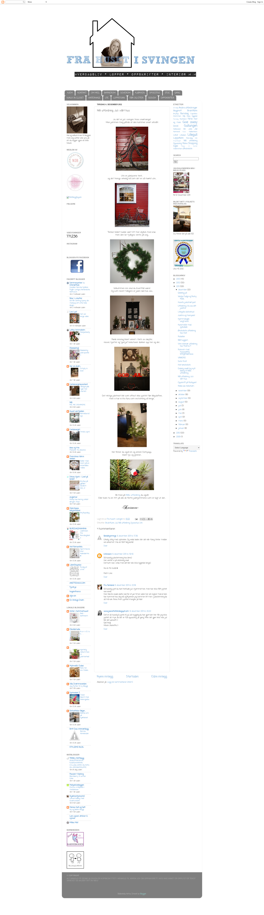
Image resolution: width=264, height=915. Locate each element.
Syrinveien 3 (75, 692)
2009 (178, 436)
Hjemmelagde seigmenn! (183, 320)
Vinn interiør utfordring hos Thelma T (187, 345)
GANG (177, 92)
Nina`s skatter (76, 298)
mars (181, 420)
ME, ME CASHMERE (77, 405)
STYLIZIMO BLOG (76, 747)
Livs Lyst (73, 311)
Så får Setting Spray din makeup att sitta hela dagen (79, 303)
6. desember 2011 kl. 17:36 (127, 536)
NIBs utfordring (133, 495)
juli (180, 405)
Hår (184, 129)
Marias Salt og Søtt (77, 807)
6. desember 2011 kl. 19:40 (122, 554)
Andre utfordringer (188, 107)
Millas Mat (74, 822)
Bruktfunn (109, 523)
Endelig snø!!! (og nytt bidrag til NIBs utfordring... (186, 371)
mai (180, 413)
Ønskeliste (187, 148)
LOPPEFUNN (119, 97)
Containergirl (75, 429)
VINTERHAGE (94, 97)
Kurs (184, 132)
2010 (178, 433)
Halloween (177, 129)
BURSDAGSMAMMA (78, 528)
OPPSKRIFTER (167, 97)
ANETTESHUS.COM (77, 583)
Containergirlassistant (79, 384)
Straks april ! (85, 433)
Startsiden (132, 677)
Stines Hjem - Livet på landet (79, 478)
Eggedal (194, 116)
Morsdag (189, 138)
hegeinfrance (75, 591)
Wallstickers (178, 149)
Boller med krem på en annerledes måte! (84, 464)
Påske (185, 143)
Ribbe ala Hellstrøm (186, 386)
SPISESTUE (154, 92)
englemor (73, 497)
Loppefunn (178, 138)
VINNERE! (182, 357)
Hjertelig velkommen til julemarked (84, 653)
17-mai (175, 108)
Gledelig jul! (182, 293)
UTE (107, 97)
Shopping (192, 143)
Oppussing (177, 143)
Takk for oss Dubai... (84, 669)
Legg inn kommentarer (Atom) (120, 682)
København (193, 132)
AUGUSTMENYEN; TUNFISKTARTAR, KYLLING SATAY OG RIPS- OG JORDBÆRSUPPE (80, 764)
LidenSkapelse (75, 565)
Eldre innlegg (159, 677)
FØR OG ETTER (136, 97)
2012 (178, 282)
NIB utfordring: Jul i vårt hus (186, 377)
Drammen (177, 116)
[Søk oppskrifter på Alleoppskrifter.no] (74, 197)
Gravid (175, 126)
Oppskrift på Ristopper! (187, 382)
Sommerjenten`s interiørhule (77, 284)
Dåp (184, 116)
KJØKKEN (140, 92)
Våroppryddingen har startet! (84, 389)
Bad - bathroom (84, 614)
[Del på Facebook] (149, 519)
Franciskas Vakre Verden (77, 457)
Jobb (190, 129)
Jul (116, 523)
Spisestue (135, 523)
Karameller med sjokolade (184, 326)
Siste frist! (182, 361)
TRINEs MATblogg (77, 758)
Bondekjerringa (110, 536)
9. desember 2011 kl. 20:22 (140, 611)
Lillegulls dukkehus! (186, 311)
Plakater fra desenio (78, 450)
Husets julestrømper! (187, 302)
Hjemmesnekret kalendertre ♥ (85, 552)
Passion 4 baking (77, 774)
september (183, 398)
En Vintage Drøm (77, 600)
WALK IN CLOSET (75, 97)
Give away (190, 122)
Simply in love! (84, 369)
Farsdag (175, 119)
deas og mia (74, 447)
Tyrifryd (73, 587)
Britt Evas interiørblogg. (79, 729)
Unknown (108, 554)
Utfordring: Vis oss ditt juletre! (187, 307)
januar (181, 428)
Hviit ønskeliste (184, 365)
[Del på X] (146, 519)
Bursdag (184, 113)
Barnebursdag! (84, 414)
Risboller (181, 336)
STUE (167, 92)
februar (181, 424)
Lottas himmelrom (77, 330)
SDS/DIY (152, 97)
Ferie (190, 119)
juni (180, 409)
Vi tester (192, 146)
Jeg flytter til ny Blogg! (79, 686)
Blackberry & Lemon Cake (78, 777)
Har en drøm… (75, 366)
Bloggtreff (177, 110)
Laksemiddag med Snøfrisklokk (77, 799)
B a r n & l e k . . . (85, 632)
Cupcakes (193, 114)
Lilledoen (183, 135)
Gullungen (190, 126)
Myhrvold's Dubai (77, 665)
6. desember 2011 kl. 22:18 (125, 585)
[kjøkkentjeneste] (77, 796)
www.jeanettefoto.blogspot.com (116, 611)
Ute (141, 523)
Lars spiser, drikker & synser (79, 817)
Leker (175, 135)
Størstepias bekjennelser (75, 509)
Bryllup (176, 114)
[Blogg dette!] (143, 519)
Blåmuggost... (183, 340)
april (180, 417)
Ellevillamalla (75, 629)
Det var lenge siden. (84, 315)
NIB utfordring (124, 523)
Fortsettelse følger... (78, 710)
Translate (193, 451)
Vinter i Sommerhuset (79, 611)
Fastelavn (183, 119)
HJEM (70, 92)
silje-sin (73, 595)
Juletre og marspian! (186, 315)
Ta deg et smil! (83, 568)
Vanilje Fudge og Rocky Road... (187, 297)
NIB (71, 402)
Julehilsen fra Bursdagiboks (85, 534)
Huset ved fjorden (77, 411)
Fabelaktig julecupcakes (84, 352)
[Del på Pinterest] (151, 519)
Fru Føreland (109, 585)
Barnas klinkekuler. (84, 732)
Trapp (183, 146)
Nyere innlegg (105, 677)
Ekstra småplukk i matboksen (77, 788)
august (181, 402)
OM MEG (95, 92)
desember (182, 289)
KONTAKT (81, 92)
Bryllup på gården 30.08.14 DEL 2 (84, 485)
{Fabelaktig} (74, 348)
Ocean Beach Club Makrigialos (84, 697)
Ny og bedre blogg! (77, 809)
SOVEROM (125, 92)
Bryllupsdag (84, 512)
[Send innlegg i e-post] (136, 519)
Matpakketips (85, 333)
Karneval (176, 132)
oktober (181, 394)
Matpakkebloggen (77, 785)
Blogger (143, 893)
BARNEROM (110, 92)
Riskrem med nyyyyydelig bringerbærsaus (185, 352)
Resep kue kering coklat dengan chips (79, 500)
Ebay (188, 116)
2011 (178, 286)
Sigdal (175, 146)
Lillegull (192, 135)
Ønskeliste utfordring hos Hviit (187, 331)
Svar (105, 545)
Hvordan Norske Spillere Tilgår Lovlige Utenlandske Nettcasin (80, 289)
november (182, 390)
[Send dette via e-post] (141, 519)
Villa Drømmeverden (78, 684)
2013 (178, 279)
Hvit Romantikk (76, 546)
